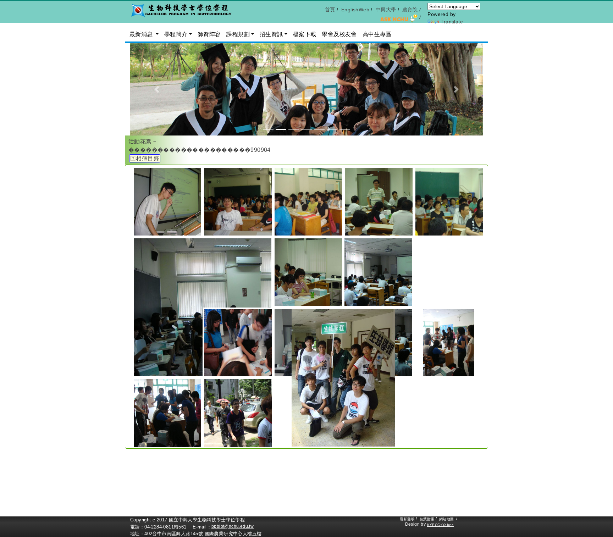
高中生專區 (377, 34)
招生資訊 (271, 34)
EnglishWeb (355, 9)
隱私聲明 (407, 519)
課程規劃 (238, 34)
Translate (452, 21)
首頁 (330, 9)
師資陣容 (209, 34)
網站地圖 (446, 519)
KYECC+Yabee (440, 525)
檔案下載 (304, 34)
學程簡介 (176, 34)
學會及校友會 (339, 34)
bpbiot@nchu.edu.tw (232, 526)
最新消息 (141, 34)
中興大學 (386, 9)
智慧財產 (427, 519)
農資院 (410, 9)
